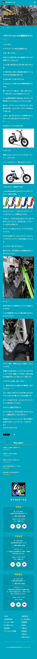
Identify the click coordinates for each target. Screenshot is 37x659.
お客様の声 (25, 616)
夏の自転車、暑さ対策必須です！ (11, 472)
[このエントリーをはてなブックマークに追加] (14, 434)
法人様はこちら (8, 625)
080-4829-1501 (19, 545)
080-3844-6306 (19, 516)
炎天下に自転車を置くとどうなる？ (12, 466)
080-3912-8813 (19, 583)
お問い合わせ (25, 637)
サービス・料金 (8, 622)
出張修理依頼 (8, 619)
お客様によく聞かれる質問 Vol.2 (11, 447)
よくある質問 (25, 619)
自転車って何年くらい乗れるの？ (11, 460)
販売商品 (7, 628)
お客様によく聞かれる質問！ (10, 453)
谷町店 (24, 625)
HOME (6, 616)
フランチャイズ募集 (10, 631)
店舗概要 (24, 622)
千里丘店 (24, 628)
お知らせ (24, 634)
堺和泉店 (24, 631)
